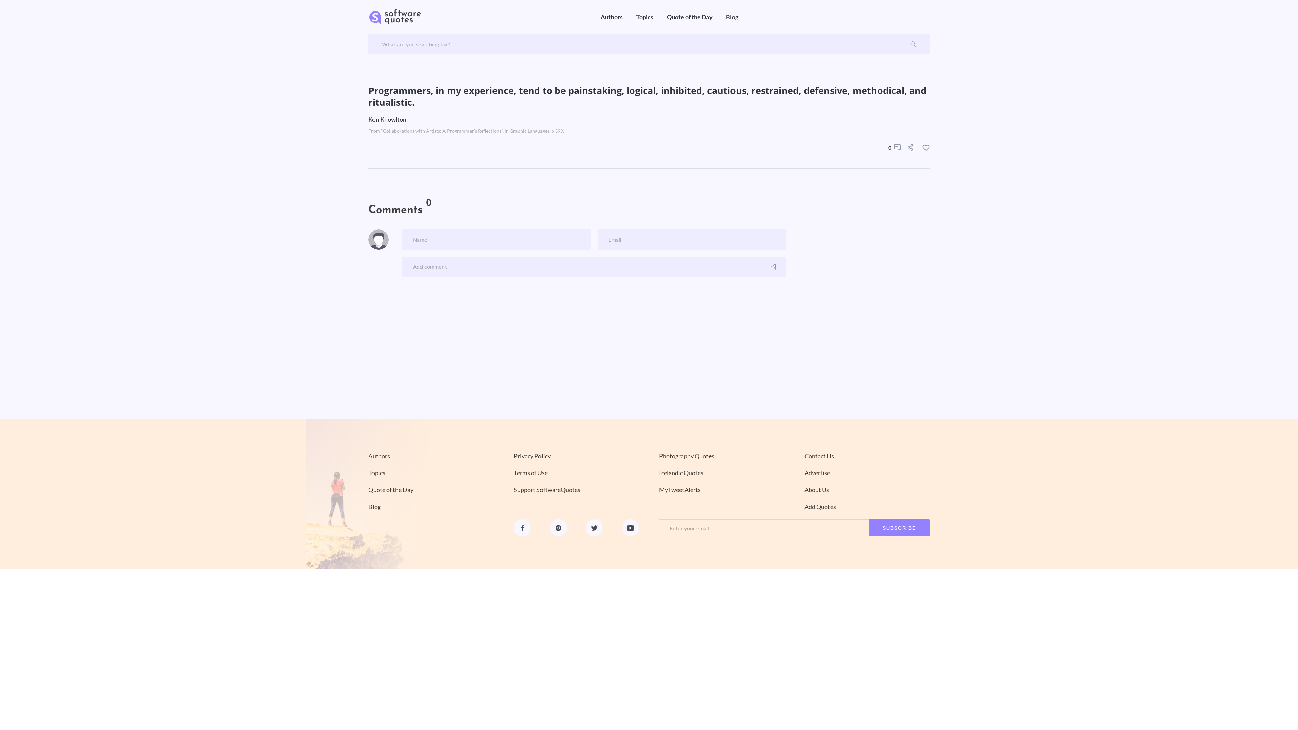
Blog (732, 17)
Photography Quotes (686, 456)
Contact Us (819, 456)
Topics (644, 17)
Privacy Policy (532, 456)
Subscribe (899, 528)
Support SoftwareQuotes (547, 489)
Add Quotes (820, 506)
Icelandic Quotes (681, 472)
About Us (816, 489)
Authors (612, 17)
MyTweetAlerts (680, 489)
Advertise (817, 472)
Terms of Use (531, 472)
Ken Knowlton (387, 119)
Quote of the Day (690, 17)
